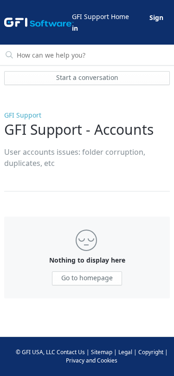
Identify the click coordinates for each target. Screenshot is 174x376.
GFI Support (22, 115)
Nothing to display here (87, 260)
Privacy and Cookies (91, 360)
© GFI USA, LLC (35, 352)
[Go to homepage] (37, 22)
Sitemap (101, 352)
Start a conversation (87, 77)
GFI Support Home (100, 16)
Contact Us (71, 352)
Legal (125, 352)
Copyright (150, 352)
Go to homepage (87, 277)
